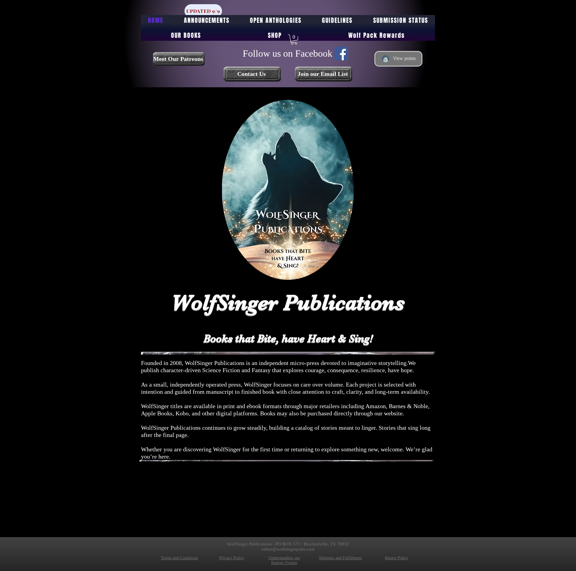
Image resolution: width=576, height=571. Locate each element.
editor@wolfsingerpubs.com (288, 549)
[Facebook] (341, 53)
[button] (294, 39)
